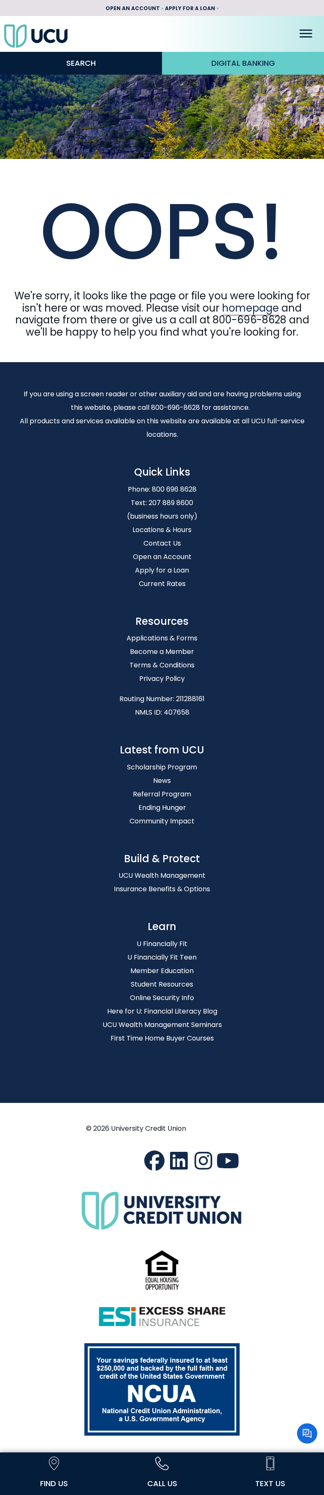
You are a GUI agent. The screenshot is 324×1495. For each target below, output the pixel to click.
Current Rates (162, 584)
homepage (250, 308)
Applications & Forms (162, 638)
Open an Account (162, 557)
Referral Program (162, 794)
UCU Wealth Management (162, 875)
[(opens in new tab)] (162, 1270)
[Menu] (306, 34)
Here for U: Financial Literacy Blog (162, 1011)
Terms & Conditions (162, 665)
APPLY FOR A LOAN (190, 8)
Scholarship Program (162, 767)
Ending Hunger (162, 807)
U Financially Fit (162, 944)
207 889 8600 (170, 503)
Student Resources (162, 984)
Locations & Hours (162, 530)
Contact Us (162, 543)
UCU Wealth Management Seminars (162, 1025)
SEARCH (81, 63)
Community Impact (162, 821)
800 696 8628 (174, 489)
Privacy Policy (162, 678)
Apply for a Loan (162, 570)
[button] (154, 1161)
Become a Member (162, 651)
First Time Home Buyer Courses (162, 1038)
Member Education (162, 971)
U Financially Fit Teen (162, 957)
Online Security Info (162, 998)
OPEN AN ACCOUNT (132, 8)
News (162, 780)
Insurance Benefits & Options (162, 889)
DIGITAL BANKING (243, 63)
